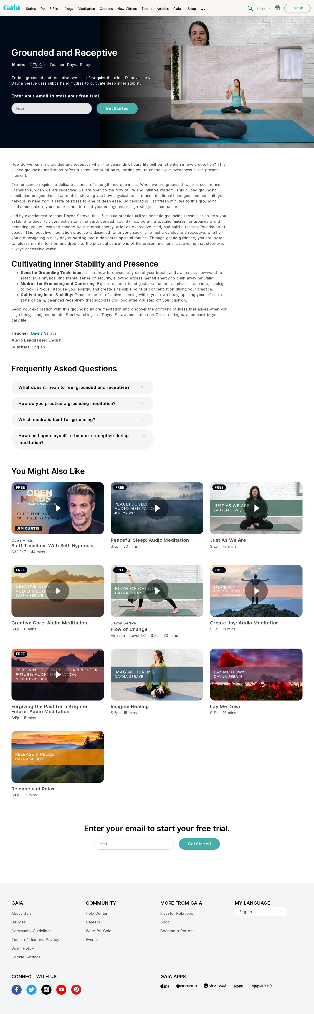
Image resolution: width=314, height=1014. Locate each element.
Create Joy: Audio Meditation (244, 623)
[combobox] (261, 912)
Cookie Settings (25, 957)
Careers (93, 922)
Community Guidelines (31, 931)
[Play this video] (57, 508)
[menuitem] (31, 7)
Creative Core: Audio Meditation (49, 623)
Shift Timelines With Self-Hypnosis (52, 545)
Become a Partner (177, 931)
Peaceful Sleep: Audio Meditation (150, 540)
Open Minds (22, 540)
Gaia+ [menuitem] (178, 9)
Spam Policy (22, 948)
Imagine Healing (130, 706)
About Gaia (21, 913)
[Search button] (250, 8)
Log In (297, 8)
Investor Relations (176, 913)
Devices (18, 922)
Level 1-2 (138, 635)
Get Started (117, 108)
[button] (82, 387)
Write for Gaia (98, 931)
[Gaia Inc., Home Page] (11, 7)
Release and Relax (33, 789)
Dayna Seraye (80, 64)
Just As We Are (228, 540)
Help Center (97, 913)
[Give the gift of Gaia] (277, 7)
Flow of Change (129, 629)
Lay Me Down (226, 706)
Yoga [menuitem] (69, 9)
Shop (165, 922)
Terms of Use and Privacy (35, 939)
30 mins (171, 635)
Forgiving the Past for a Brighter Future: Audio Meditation (49, 709)
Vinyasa (118, 635)
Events (92, 939)
